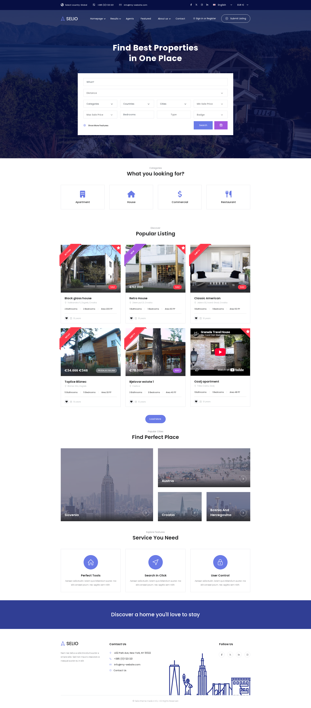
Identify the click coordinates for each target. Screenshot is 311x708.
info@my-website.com (127, 664)
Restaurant (228, 202)
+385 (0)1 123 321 (123, 658)
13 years (77, 318)
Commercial (180, 202)
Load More (155, 419)
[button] (174, 114)
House (131, 202)
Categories (92, 103)
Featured (146, 18)
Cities (163, 103)
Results (114, 18)
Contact (180, 18)
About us (163, 18)
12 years (142, 401)
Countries (128, 103)
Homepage (96, 18)
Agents (130, 18)
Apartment (82, 202)
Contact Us (120, 670)
